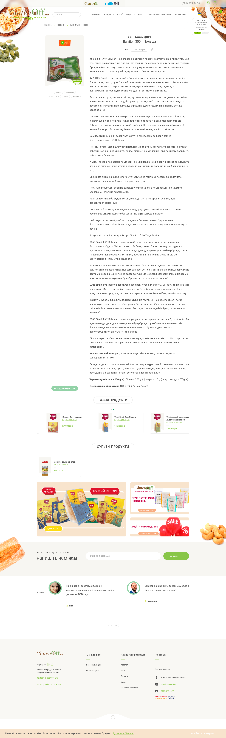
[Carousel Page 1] (111, 409)
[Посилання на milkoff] (114, 3)
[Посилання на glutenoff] (93, 3)
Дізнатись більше (123, 733)
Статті (141, 14)
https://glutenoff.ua (47, 677)
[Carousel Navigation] (113, 625)
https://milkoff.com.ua (49, 684)
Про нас (95, 14)
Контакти (180, 14)
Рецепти (130, 14)
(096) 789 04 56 (167, 691)
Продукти (108, 14)
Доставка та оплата (160, 14)
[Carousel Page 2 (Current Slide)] (113, 409)
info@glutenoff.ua (168, 684)
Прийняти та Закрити (202, 733)
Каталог (124, 665)
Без (58, 92)
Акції (120, 14)
